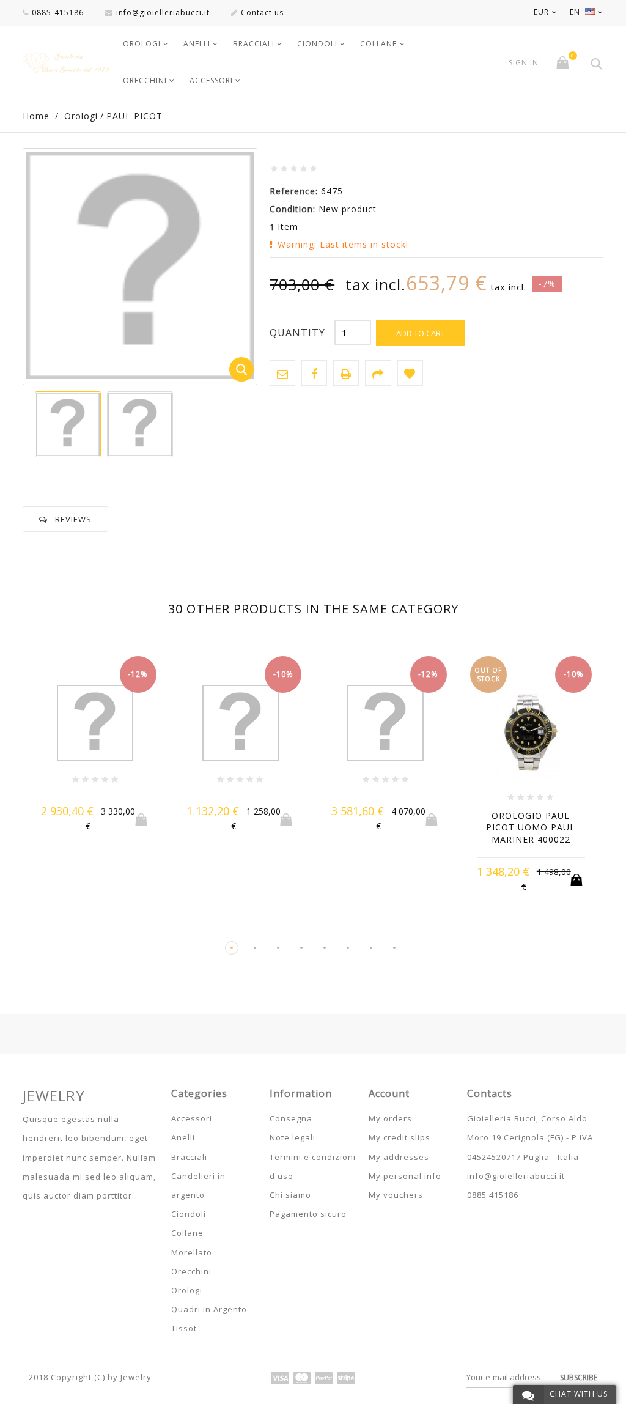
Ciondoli (317, 44)
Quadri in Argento (209, 1309)
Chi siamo (290, 1194)
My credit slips (399, 1137)
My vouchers (396, 1194)
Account (389, 1093)
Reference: (294, 191)
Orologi (142, 44)
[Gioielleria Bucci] (66, 63)
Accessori (211, 80)
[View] (118, 825)
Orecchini (145, 80)
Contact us (262, 12)
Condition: (292, 209)
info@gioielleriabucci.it (163, 12)
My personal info (405, 1175)
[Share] (378, 373)
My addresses (399, 1156)
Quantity (297, 332)
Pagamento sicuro (308, 1213)
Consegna (291, 1118)
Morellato (191, 1252)
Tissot (184, 1328)
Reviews (73, 519)
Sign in (524, 63)
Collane (378, 44)
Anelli (196, 44)
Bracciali (253, 44)
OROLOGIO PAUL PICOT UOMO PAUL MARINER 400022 (530, 827)
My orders (390, 1118)
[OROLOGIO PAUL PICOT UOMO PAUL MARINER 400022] (531, 733)
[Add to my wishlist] (410, 373)
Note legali (292, 1137)
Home (36, 116)
